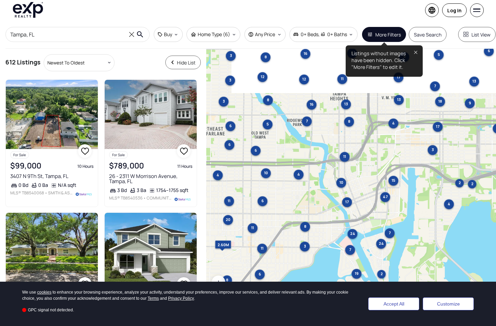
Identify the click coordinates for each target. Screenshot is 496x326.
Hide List (186, 62)
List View (481, 34)
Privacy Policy (181, 298)
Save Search (427, 34)
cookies (44, 292)
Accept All (394, 304)
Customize (448, 304)
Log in (454, 10)
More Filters (388, 34)
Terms (153, 298)
